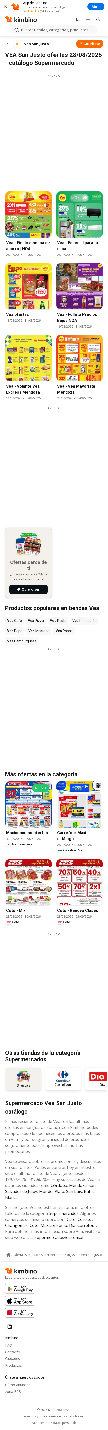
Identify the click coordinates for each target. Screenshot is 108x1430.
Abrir (96, 6)
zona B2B (13, 1391)
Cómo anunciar (17, 1384)
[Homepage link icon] (8, 1255)
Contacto (12, 1352)
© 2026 (54, 1410)
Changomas (16, 1225)
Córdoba (59, 1185)
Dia (72, 1225)
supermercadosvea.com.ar (59, 1237)
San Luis (74, 1191)
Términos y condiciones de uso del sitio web (54, 1416)
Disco (70, 1219)
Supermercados (64, 1213)
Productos (13, 1365)
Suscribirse (92, 44)
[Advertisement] (54, 131)
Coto (34, 1225)
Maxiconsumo (54, 1225)
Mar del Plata (51, 1191)
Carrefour (86, 1225)
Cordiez (85, 1219)
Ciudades (12, 1358)
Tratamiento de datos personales (54, 1423)
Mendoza (78, 1185)
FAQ (8, 1345)
